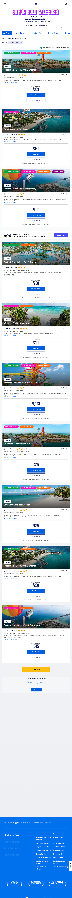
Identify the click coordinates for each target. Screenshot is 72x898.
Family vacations (59, 847)
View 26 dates (36, 215)
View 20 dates (36, 409)
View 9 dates (36, 652)
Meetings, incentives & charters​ (43, 862)
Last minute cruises (43, 834)
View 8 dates (36, 531)
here (49, 823)
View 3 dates (36, 154)
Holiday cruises (58, 837)
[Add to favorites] (62, 75)
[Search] (8, 3)
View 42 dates (36, 470)
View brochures (58, 857)
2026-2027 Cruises (42, 843)
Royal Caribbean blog (60, 867)
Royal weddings (58, 850)
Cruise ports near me (43, 850)
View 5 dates (36, 591)
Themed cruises (41, 854)
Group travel (57, 854)
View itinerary (36, 100)
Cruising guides (58, 843)
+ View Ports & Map (10, 82)
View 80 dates (36, 95)
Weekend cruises (59, 834)
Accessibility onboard (43, 857)
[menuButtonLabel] (5, 3)
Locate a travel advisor (41, 868)
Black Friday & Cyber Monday (43, 838)
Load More (36, 669)
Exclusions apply (65, 28)
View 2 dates (36, 348)
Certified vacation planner (59, 862)
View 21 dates (35, 289)
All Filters (6, 33)
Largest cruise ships (43, 847)
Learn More (61, 235)
